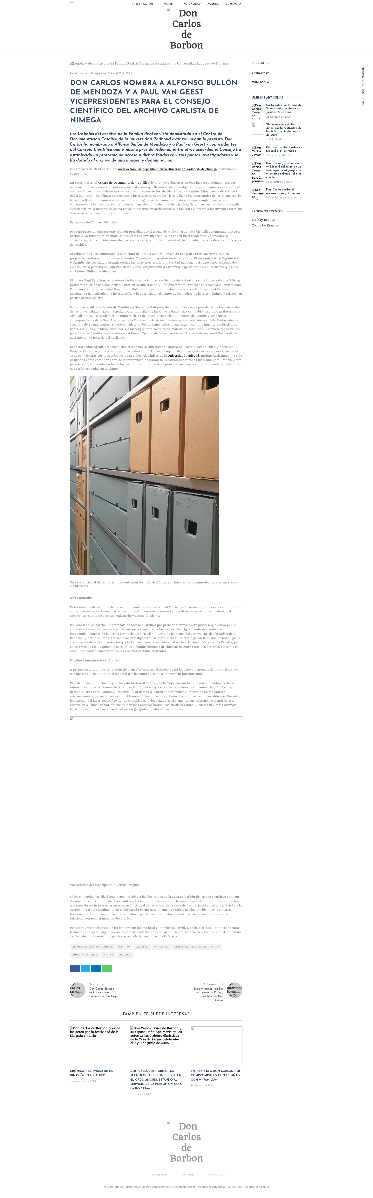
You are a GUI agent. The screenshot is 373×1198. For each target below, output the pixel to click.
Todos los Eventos (265, 225)
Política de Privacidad (211, 1186)
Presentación (142, 4)
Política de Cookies (257, 1186)
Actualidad (192, 4)
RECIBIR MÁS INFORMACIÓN (362, 86)
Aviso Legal (235, 1186)
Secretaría (80, 73)
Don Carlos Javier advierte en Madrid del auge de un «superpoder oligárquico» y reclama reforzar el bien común (284, 170)
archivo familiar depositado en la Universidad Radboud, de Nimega (167, 169)
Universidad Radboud (183, 355)
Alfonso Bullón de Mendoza (92, 947)
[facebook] (75, 968)
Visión (168, 4)
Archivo (124, 947)
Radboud (125, 955)
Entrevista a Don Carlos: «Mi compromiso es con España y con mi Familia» (215, 1075)
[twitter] (85, 968)
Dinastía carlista (85, 955)
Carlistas (161, 947)
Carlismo (142, 947)
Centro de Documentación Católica (123, 182)
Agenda (213, 4)
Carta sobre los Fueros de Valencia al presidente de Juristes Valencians (284, 109)
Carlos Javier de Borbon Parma (196, 947)
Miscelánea (260, 81)
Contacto (233, 4)
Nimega (109, 955)
